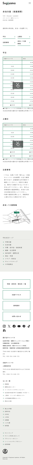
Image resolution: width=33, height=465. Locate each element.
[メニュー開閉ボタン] (28, 3)
